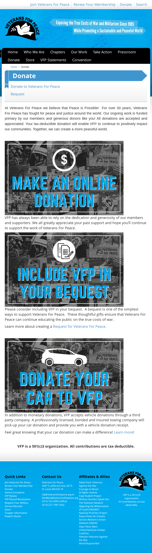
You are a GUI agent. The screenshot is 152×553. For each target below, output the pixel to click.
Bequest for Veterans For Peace (79, 326)
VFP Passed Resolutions (17, 499)
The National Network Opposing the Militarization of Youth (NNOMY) (94, 506)
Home (13, 52)
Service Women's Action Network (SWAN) (92, 521)
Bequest (17, 94)
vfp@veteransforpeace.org (56, 494)
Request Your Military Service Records (16, 504)
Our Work (79, 52)
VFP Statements (53, 59)
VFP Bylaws (11, 496)
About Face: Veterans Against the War (90, 484)
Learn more (123, 432)
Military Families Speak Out (94, 499)
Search (141, 4)
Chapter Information (16, 513)
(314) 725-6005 (50, 501)
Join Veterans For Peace (49, 4)
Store (30, 59)
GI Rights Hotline (88, 492)
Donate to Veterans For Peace (35, 86)
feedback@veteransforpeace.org (60, 498)
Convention (81, 59)
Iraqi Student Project (90, 496)
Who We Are (34, 52)
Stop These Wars (88, 526)
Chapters (57, 52)
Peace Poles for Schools (92, 516)
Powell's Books (13, 516)
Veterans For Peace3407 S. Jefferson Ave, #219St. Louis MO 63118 (57, 486)
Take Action (102, 52)
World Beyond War (89, 543)
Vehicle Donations (15, 492)
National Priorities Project (93, 513)
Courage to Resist (88, 489)
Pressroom (127, 52)
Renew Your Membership (95, 4)
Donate (126, 4)
